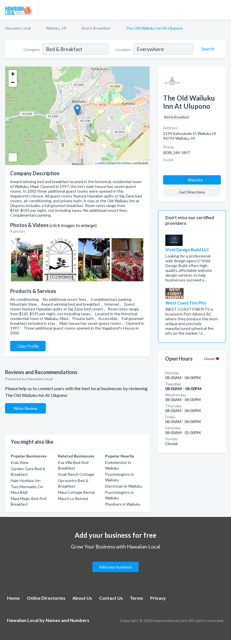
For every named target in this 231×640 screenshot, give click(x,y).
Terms (136, 598)
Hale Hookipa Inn (26, 480)
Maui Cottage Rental (76, 492)
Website (195, 179)
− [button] (13, 82)
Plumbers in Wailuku (122, 504)
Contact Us (111, 598)
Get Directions (192, 192)
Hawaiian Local (18, 28)
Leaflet (100, 163)
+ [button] (13, 73)
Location (123, 49)
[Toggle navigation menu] (223, 9)
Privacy (158, 598)
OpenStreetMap (120, 163)
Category (31, 49)
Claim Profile (28, 346)
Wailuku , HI (56, 28)
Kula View (19, 462)
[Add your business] (115, 560)
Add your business (115, 567)
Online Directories (46, 598)
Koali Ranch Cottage (76, 474)
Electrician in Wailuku (123, 486)
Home (13, 598)
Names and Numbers (67, 620)
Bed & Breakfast (96, 28)
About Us (82, 598)
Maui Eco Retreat (73, 498)
